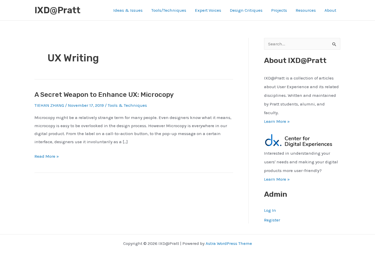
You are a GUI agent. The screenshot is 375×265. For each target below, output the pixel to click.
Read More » (46, 157)
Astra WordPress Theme (229, 243)
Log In (270, 210)
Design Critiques (246, 10)
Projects (279, 10)
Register (272, 219)
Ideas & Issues (128, 10)
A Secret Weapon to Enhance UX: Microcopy (104, 95)
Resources (306, 10)
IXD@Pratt (57, 10)
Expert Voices (208, 10)
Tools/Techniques (168, 10)
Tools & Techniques (127, 105)
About (330, 10)
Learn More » (277, 121)
